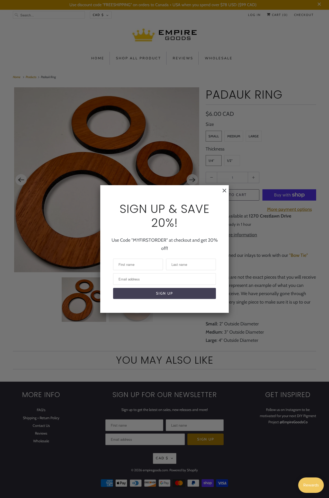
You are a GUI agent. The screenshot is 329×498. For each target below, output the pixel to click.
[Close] (221, 193)
